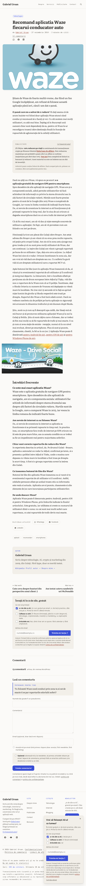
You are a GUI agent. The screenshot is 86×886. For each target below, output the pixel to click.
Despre (41, 4)
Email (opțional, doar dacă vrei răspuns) (28, 736)
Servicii (50, 4)
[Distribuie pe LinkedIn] (23, 39)
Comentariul (17, 710)
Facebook (55, 522)
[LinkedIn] (16, 837)
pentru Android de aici (34, 334)
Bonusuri (30, 822)
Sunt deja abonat (51, 880)
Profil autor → (33, 568)
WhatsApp (40, 522)
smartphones (40, 538)
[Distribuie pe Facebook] (18, 39)
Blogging (49, 812)
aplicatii (16, 538)
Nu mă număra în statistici (16, 863)
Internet (49, 808)
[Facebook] (5, 837)
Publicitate (62, 4)
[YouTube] (11, 837)
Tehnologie (18, 16)
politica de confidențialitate (55, 645)
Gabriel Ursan (10, 4)
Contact (73, 4)
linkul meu (15, 821)
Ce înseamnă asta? (64, 144)
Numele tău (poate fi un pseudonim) (26, 698)
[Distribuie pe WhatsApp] (13, 39)
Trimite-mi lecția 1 (60, 633)
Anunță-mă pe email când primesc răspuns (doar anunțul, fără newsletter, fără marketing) (44, 748)
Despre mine (32, 803)
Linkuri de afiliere (39, 852)
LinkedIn (20, 528)
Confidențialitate (33, 849)
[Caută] (80, 4)
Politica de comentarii (16, 852)
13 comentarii (19, 36)
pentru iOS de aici (54, 334)
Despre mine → (48, 568)
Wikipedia (19, 568)
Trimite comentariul (23, 768)
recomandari (27, 538)
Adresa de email (21, 628)
